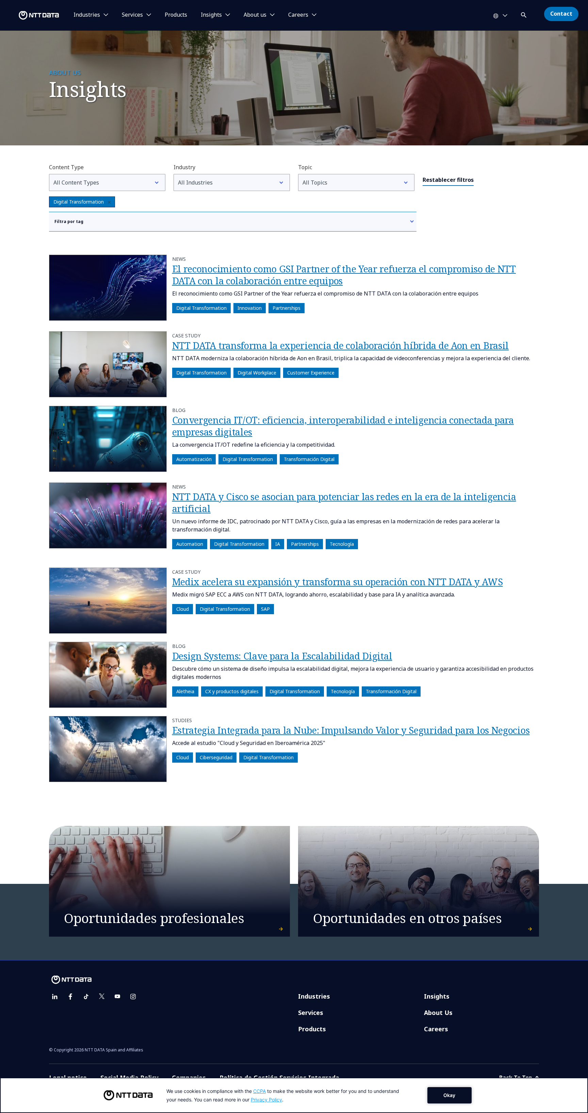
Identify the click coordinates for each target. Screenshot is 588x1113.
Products (176, 15)
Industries (314, 996)
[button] (524, 14)
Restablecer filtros (448, 180)
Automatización (194, 459)
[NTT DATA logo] (30, 15)
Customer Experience (310, 373)
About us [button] (255, 15)
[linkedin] (55, 996)
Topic (305, 167)
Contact (561, 13)
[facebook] (70, 996)
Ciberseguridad (216, 757)
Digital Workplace (257, 373)
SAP (265, 609)
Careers (436, 1029)
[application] (294, 1095)
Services (310, 1012)
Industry (184, 167)
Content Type (66, 167)
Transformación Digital (309, 459)
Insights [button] (211, 15)
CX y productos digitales (232, 691)
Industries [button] (87, 15)
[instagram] (133, 996)
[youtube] (117, 996)
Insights (437, 996)
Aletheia (185, 691)
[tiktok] (86, 996)
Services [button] (132, 15)
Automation (189, 544)
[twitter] (102, 996)
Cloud (182, 609)
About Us (438, 1012)
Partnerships (286, 308)
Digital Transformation (78, 201)
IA (277, 544)
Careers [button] (298, 15)
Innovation (250, 308)
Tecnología (342, 544)
